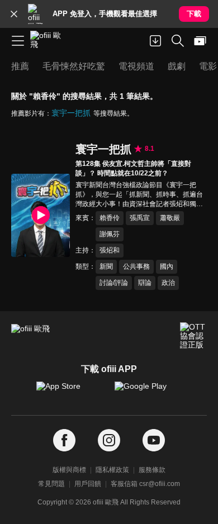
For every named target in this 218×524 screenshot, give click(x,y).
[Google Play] (148, 392)
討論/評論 (113, 283)
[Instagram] (109, 440)
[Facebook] (64, 440)
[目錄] (18, 40)
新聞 (106, 266)
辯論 (144, 283)
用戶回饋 (87, 484)
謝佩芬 (109, 234)
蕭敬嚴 (170, 218)
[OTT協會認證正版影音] (193, 335)
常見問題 (51, 484)
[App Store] (69, 392)
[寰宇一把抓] (40, 215)
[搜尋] (177, 40)
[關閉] (14, 14)
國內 (166, 266)
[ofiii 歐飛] (49, 41)
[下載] (155, 40)
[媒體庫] (200, 40)
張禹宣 (140, 218)
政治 (168, 283)
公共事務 (136, 266)
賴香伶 (109, 218)
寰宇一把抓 (71, 112)
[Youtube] (154, 440)
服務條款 (152, 470)
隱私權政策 (112, 470)
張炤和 (109, 250)
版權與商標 (69, 470)
